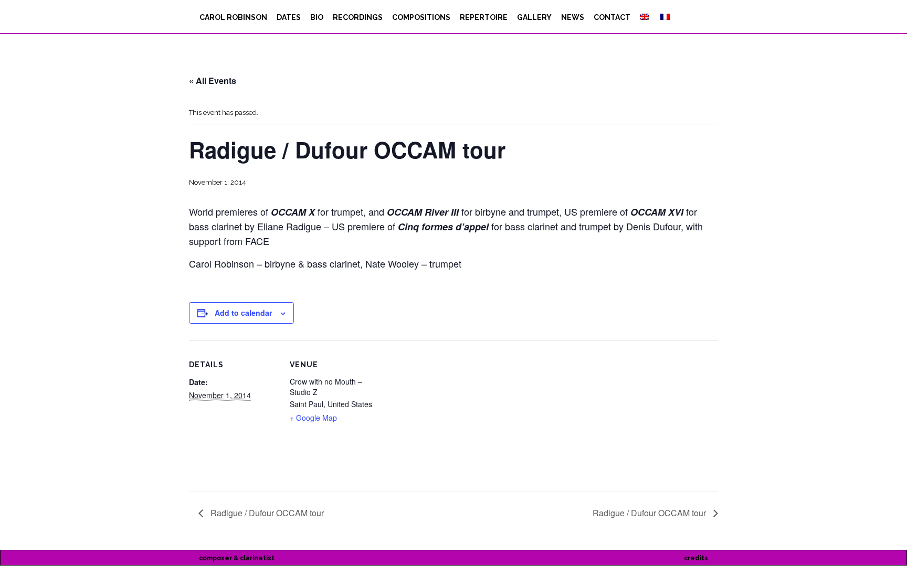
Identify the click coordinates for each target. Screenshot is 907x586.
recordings (358, 17)
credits (696, 558)
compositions (421, 17)
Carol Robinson (233, 17)
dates (289, 17)
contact (612, 17)
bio (316, 17)
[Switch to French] (664, 17)
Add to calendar (243, 312)
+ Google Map (313, 417)
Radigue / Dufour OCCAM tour (266, 513)
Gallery (534, 17)
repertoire (484, 17)
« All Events (212, 80)
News (572, 17)
